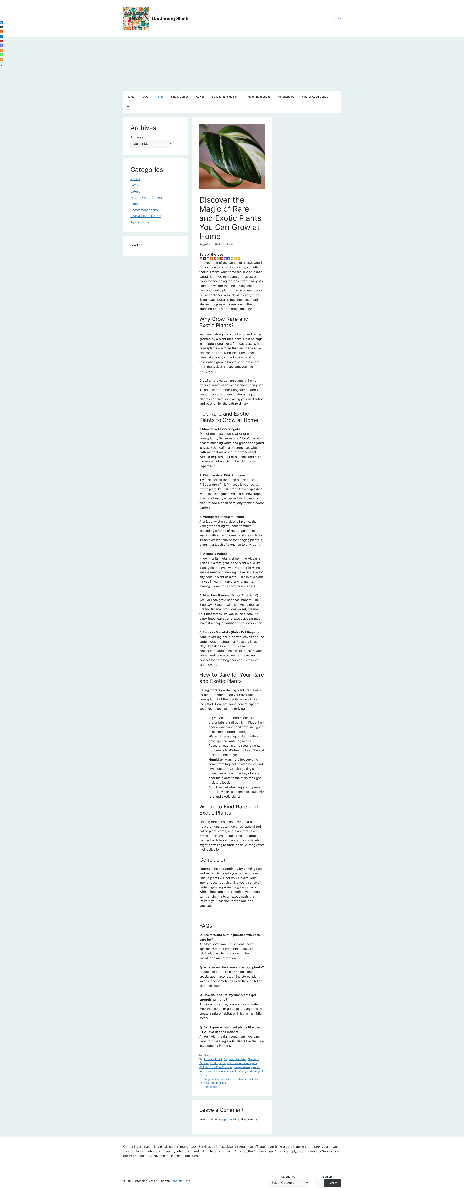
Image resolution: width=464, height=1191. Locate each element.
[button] (128, 107)
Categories (288, 1176)
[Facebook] (208, 258)
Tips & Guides (180, 96)
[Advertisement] (232, 64)
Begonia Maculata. (235, 1059)
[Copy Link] (235, 258)
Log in (336, 18)
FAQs (145, 96)
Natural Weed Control (315, 96)
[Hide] (1, 65)
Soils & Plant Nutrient (225, 96)
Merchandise (286, 96)
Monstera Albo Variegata (242, 1063)
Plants (159, 96)
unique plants (229, 1071)
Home (130, 96)
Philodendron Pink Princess (215, 1067)
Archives (136, 137)
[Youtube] (221, 258)
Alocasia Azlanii (213, 1059)
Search (327, 1176)
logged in (225, 1119)
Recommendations (258, 96)
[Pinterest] (215, 258)
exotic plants (217, 1063)
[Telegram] (232, 258)
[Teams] (225, 258)
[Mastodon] (1, 45)
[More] (239, 258)
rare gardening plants (247, 1067)
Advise (200, 96)
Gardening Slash (170, 18)
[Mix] (1, 50)
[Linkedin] (228, 258)
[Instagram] (201, 258)
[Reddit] (211, 258)
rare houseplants (209, 1071)
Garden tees (211, 1086)
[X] (204, 258)
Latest (135, 191)
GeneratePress (180, 1181)
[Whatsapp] (218, 258)
